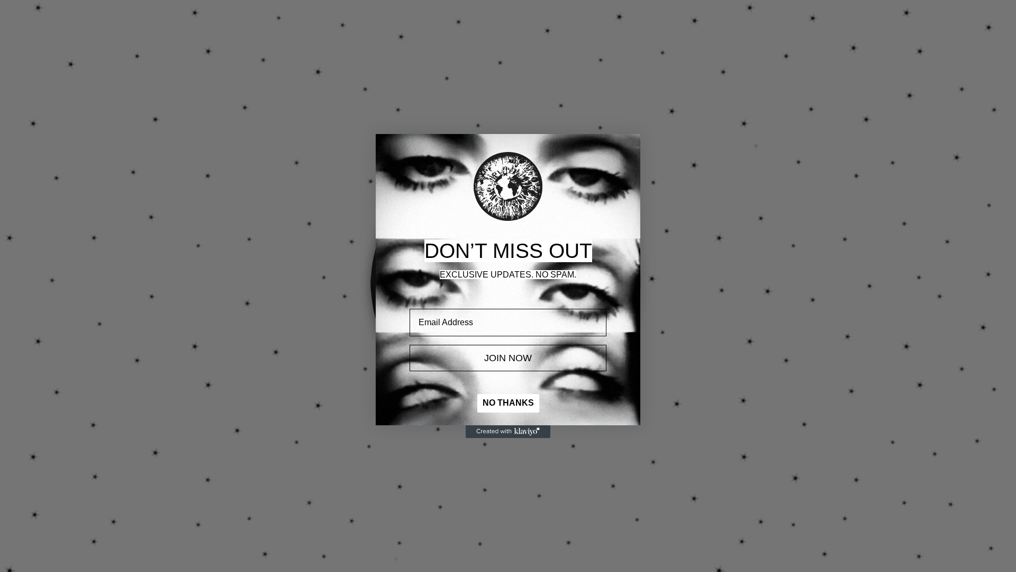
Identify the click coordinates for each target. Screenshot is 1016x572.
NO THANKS (508, 402)
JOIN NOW (508, 358)
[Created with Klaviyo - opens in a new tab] (508, 431)
